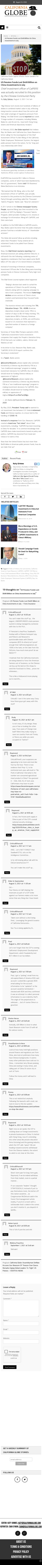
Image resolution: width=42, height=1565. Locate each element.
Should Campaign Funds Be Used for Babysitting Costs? (28, 551)
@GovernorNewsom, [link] (9, 362)
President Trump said (20, 407)
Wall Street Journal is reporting (20, 251)
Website (6, 1338)
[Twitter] (38, 464)
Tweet (6, 358)
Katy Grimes (8, 99)
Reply (5, 684)
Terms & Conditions (21, 1547)
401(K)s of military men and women (19, 569)
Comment (7, 1298)
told (24, 183)
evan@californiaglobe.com (30, 1527)
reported (28, 116)
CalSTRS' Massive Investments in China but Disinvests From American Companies (28, 510)
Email (5, 1329)
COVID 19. (13, 415)
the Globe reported (21, 129)
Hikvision (22, 576)
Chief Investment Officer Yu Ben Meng (17, 573)
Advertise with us (21, 1557)
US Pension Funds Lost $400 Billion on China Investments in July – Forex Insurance (21, 602)
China (31, 573)
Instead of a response (9, 420)
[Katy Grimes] (6, 467)
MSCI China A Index (31, 576)
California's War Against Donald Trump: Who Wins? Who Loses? (26, 477)
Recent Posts (15, 458)
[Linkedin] (21, 496)
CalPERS (20, 571)
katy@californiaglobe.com (29, 1523)
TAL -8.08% (24, 308)
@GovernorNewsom (10, 379)
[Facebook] (35, 464)
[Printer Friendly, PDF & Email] (21, 452)
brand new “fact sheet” (17, 423)
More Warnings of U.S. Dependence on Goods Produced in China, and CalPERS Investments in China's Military (28, 532)
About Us (21, 1542)
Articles (13, 36)
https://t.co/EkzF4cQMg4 (18, 395)
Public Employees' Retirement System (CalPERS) (16, 578)
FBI (35, 573)
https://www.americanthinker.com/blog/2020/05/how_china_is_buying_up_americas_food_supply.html (26, 827)
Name (6, 1320)
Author (4, 458)
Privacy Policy (21, 1552)
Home (6, 36)
